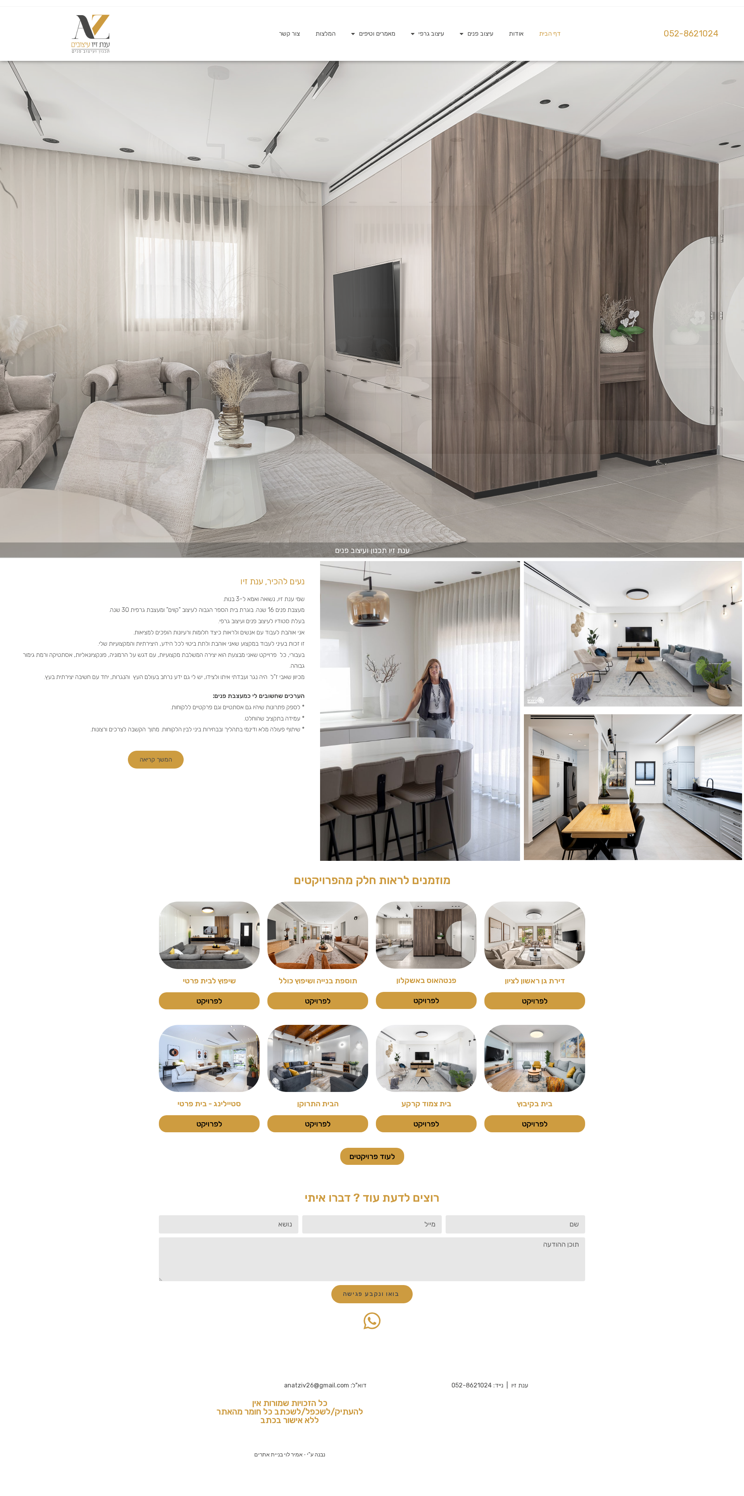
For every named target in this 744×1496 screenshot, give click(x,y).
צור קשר (289, 33)
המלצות (325, 33)
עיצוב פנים (480, 33)
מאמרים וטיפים (377, 33)
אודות (516, 33)
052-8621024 (691, 33)
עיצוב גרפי (431, 33)
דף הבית (550, 33)
